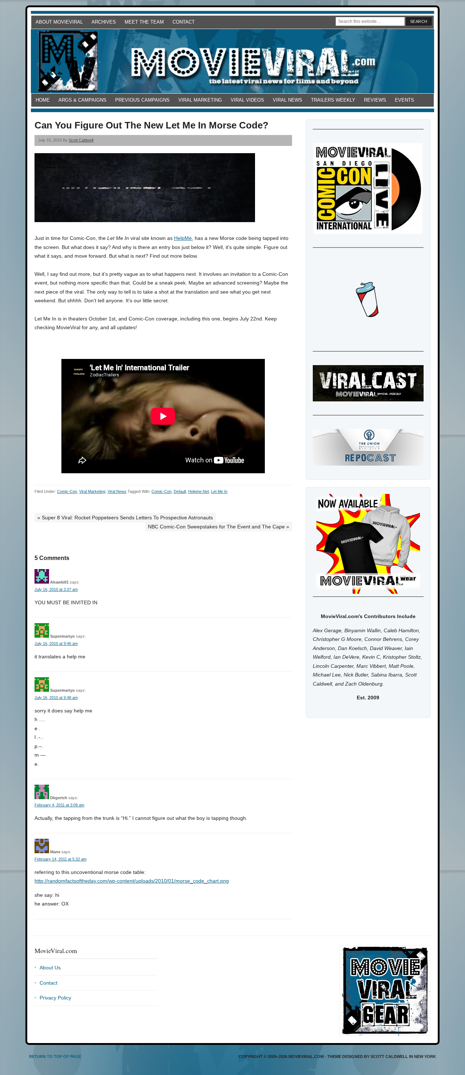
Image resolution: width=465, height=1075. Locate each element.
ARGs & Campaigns (82, 100)
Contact (184, 22)
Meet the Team (144, 22)
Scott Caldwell (81, 140)
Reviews (375, 100)
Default (180, 491)
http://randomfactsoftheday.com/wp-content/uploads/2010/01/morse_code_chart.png (132, 881)
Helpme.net (198, 491)
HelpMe (183, 238)
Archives (104, 22)
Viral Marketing (200, 100)
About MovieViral (59, 22)
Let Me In (219, 491)
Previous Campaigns (142, 100)
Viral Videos (247, 100)
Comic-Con (67, 491)
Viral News (287, 100)
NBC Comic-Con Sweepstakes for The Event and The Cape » (218, 527)
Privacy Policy (55, 998)
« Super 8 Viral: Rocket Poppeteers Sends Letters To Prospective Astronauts (125, 517)
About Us (50, 967)
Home (43, 100)
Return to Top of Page (55, 1056)
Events (404, 100)
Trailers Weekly (333, 100)
